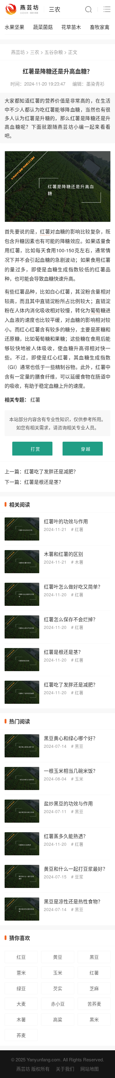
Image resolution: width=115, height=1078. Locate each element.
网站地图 (89, 1068)
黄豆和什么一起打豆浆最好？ (76, 868)
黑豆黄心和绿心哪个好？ (71, 738)
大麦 (21, 1003)
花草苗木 (71, 26)
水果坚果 (14, 26)
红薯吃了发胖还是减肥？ (51, 471)
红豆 (21, 957)
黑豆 (79, 746)
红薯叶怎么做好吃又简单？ (73, 586)
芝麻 (94, 988)
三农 (54, 9)
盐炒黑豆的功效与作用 (68, 803)
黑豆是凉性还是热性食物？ (73, 901)
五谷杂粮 (53, 52)
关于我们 (65, 1068)
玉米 (79, 779)
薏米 (21, 972)
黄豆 (57, 957)
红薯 (45, 231)
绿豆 (21, 988)
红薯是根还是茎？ (43, 481)
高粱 (57, 1019)
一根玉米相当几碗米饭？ (71, 770)
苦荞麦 (94, 1003)
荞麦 (21, 1035)
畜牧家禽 (99, 26)
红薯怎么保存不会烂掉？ (71, 619)
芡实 (57, 988)
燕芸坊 (18, 52)
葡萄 (95, 310)
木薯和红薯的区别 (63, 553)
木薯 (79, 562)
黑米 (94, 1019)
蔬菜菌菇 (43, 26)
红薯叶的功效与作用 (66, 521)
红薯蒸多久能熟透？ (66, 836)
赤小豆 (58, 1003)
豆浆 (79, 877)
